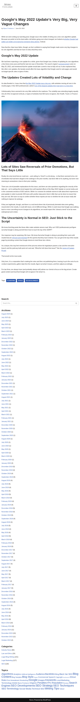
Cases (36, 677)
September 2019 (7, 477)
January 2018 (6, 546)
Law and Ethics (6, 653)
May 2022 (4, 366)
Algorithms (11, 280)
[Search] (76, 303)
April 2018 (5, 536)
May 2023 (4, 324)
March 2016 (5, 623)
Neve (31, 700)
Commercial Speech (46, 677)
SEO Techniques (63, 685)
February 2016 (6, 626)
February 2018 (6, 543)
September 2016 (7, 602)
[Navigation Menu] (76, 5)
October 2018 (6, 515)
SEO (3, 664)
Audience (40, 674)
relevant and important (19, 238)
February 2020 (6, 459)
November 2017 (7, 553)
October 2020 (6, 432)
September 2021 (7, 394)
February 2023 (6, 335)
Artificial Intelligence (29, 674)
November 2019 (7, 470)
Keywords (50, 680)
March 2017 (5, 581)
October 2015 (6, 640)
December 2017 (7, 550)
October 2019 (6, 473)
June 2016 (5, 612)
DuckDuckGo (66, 677)
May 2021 (4, 407)
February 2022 (6, 376)
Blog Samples (17, 677)
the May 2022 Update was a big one (38, 83)
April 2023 (5, 328)
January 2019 (6, 505)
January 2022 (6, 380)
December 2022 (7, 342)
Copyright (59, 677)
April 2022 (5, 369)
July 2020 (4, 442)
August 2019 (5, 480)
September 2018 (7, 518)
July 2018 (4, 525)
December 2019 (7, 466)
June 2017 (5, 571)
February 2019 (6, 501)
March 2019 (5, 498)
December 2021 (7, 383)
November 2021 (7, 387)
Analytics (17, 674)
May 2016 (4, 616)
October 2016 (6, 598)
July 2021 (4, 401)
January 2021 (6, 421)
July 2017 (4, 567)
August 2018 (5, 522)
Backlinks (50, 674)
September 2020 (7, 435)
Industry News (6, 650)
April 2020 (5, 453)
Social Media (25, 689)
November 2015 (7, 636)
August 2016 (5, 605)
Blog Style (27, 676)
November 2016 (7, 595)
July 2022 (4, 359)
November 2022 (7, 345)
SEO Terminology (10, 688)
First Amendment (13, 680)
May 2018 (4, 532)
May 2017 (4, 574)
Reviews (66, 683)
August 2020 (5, 439)
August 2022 (5, 355)
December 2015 (7, 633)
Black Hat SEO (65, 674)
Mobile (14, 683)
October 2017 (6, 557)
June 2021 (5, 404)
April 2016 (5, 619)
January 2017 (6, 588)
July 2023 (4, 317)
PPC (49, 683)
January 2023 (6, 338)
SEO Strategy (44, 685)
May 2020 (4, 449)
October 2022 (6, 348)
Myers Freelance (8, 28)
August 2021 (5, 397)
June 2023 (5, 321)
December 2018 (7, 508)
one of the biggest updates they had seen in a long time (54, 86)
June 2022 (5, 362)
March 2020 (5, 456)
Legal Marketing (7, 660)
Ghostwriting (24, 680)
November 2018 (7, 512)
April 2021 (5, 411)
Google (20, 280)
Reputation (57, 683)
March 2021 (5, 414)
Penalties (42, 682)
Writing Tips (52, 688)
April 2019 (5, 494)
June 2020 (5, 446)
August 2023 (5, 314)
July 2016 (4, 609)
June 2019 (5, 487)
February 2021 (6, 418)
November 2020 (7, 428)
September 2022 (7, 352)
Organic (33, 683)
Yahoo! (61, 689)
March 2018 (5, 539)
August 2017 (5, 564)
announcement (64, 64)
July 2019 (4, 484)
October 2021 (6, 390)
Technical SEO (38, 689)
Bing (57, 674)
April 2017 (5, 577)
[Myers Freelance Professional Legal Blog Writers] (7, 5)
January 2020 (6, 463)
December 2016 (7, 591)
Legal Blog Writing (7, 657)
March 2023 (5, 331)
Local (58, 680)
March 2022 (5, 373)
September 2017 (7, 560)
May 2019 (4, 491)
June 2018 (5, 529)
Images (41, 680)
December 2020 (7, 425)
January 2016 (6, 630)
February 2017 (6, 584)
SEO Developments (32, 280)
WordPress (47, 700)
